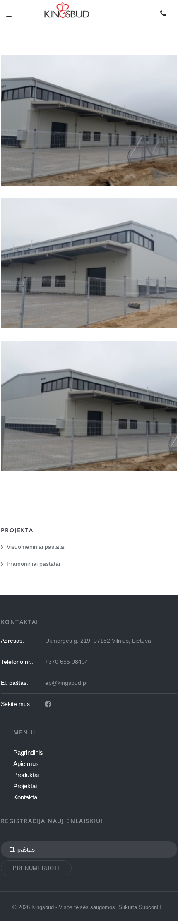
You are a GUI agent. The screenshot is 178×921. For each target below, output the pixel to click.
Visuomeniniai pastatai (36, 546)
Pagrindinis (28, 752)
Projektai (25, 785)
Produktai (26, 774)
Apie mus (26, 763)
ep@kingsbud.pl (66, 682)
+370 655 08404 (66, 661)
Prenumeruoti (36, 868)
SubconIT (150, 907)
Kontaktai (25, 797)
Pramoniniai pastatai (33, 563)
